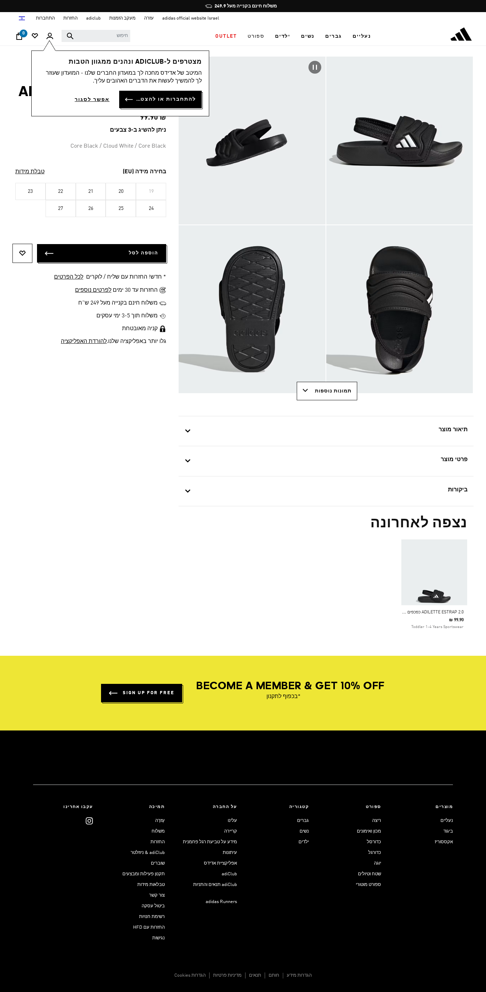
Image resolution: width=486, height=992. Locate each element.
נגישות (158, 938)
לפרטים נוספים (93, 290)
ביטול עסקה (153, 906)
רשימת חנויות (152, 916)
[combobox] (96, 36)
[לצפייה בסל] (19, 38)
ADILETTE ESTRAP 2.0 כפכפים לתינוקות (427, 612)
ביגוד (448, 831)
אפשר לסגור (92, 99)
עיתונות (230, 852)
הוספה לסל (143, 253)
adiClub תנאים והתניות (215, 884)
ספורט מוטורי (368, 884)
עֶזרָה (160, 820)
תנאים (255, 975)
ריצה (376, 820)
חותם (274, 975)
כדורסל (374, 842)
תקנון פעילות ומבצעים (143, 874)
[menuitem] (361, 36)
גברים (303, 820)
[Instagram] (89, 820)
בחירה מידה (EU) (144, 172)
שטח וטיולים (369, 874)
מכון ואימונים (369, 831)
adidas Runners (221, 901)
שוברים (158, 863)
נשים (304, 831)
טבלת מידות (29, 172)
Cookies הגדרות (190, 975)
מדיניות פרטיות (227, 975)
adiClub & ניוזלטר (148, 852)
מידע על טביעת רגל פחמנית (210, 842)
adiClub (229, 874)
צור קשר (157, 895)
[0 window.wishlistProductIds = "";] (34, 36)
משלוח (158, 831)
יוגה (377, 863)
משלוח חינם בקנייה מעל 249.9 (246, 6)
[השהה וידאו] (314, 67)
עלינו (232, 820)
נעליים (446, 820)
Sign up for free (148, 693)
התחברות (45, 18)
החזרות (157, 842)
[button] (361, 36)
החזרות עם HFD (149, 927)
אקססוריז (444, 842)
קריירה (230, 831)
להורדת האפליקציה (84, 341)
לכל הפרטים (68, 277)
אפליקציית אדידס (220, 863)
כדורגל (374, 852)
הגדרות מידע (299, 975)
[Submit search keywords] (70, 36)
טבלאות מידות (151, 884)
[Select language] (21, 18)
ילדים (304, 842)
